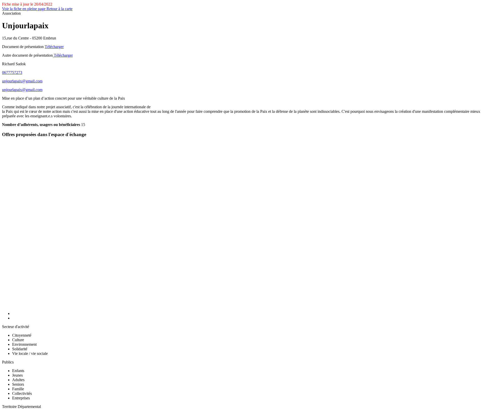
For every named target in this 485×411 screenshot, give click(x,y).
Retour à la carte (59, 9)
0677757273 (12, 72)
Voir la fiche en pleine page (24, 9)
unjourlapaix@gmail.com (22, 81)
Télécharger (54, 47)
